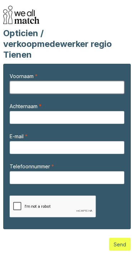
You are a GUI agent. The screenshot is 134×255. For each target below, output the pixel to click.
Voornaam (22, 76)
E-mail (17, 136)
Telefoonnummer (30, 166)
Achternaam (24, 106)
